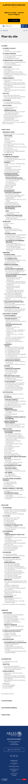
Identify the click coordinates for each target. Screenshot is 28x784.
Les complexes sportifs (12, 446)
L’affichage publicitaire (12, 307)
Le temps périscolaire (13, 353)
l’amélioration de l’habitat (13, 256)
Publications (6, 715)
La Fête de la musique (11, 547)
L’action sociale (8, 392)
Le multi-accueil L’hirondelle (15, 330)
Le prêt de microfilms (12, 586)
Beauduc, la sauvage (12, 469)
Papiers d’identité (8, 78)
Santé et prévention (11, 421)
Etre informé (9, 186)
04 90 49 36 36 (14, 744)
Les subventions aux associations (15, 642)
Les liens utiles (10, 189)
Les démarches (6, 659)
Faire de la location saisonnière (13, 629)
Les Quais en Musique (11, 549)
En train (7, 226)
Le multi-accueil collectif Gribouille (14, 332)
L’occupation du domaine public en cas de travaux (15, 305)
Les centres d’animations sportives (13, 460)
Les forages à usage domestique (12, 213)
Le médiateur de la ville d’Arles (13, 60)
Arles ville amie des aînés (13, 407)
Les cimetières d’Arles (11, 493)
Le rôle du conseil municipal (13, 55)
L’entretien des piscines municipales (13, 441)
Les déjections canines (12, 172)
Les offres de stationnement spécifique (15, 241)
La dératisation (9, 486)
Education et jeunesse (10, 314)
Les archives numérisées (13, 578)
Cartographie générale (9, 708)
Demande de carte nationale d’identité (13, 80)
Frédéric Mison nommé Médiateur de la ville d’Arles (14, 63)
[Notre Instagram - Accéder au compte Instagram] (14, 756)
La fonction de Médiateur (12, 65)
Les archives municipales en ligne (15, 581)
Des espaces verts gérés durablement (13, 197)
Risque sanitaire (11, 185)
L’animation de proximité (12, 360)
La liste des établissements (14, 380)
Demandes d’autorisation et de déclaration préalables (14, 311)
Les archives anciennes (12, 564)
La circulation (7, 688)
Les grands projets (8, 694)
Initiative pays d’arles (11, 616)
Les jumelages (8, 145)
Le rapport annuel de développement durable (13, 204)
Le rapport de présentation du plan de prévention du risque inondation (16, 283)
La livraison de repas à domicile (16, 401)
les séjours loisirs (12, 371)
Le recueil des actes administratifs (10, 108)
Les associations (8, 639)
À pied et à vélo (9, 223)
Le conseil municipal (9, 53)
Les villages (8, 135)
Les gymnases (9, 448)
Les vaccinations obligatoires (15, 427)
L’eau (7, 211)
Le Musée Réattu (9, 522)
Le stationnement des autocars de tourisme (13, 247)
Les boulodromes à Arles (13, 455)
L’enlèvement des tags (12, 171)
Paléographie (8, 596)
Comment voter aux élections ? (14, 73)
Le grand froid (11, 184)
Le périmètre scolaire (13, 350)
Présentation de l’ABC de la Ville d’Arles (16, 200)
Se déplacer (7, 221)
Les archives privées (11, 575)
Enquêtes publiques (10, 114)
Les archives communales (11, 557)
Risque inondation (11, 176)
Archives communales (12, 585)
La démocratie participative (13, 103)
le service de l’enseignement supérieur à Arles (14, 378)
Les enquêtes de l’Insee (11, 120)
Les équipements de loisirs (12, 465)
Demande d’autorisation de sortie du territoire (15, 85)
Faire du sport (7, 429)
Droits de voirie (10, 303)
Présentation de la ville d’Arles (14, 134)
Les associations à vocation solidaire (15, 412)
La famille (6, 663)
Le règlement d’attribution (13, 647)
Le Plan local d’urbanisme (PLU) (15, 270)
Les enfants (8, 344)
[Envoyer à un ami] (24, 30)
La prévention (9, 161)
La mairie (4, 46)
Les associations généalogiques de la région (15, 589)
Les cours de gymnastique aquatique (14, 444)
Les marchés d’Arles (10, 554)
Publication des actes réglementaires (11, 118)
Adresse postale (10, 263)
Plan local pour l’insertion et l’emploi (14, 627)
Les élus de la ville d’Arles (12, 51)
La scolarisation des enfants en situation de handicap (16, 358)
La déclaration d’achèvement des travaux (15, 298)
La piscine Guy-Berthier (13, 433)
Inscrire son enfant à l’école (15, 347)
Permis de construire (11, 264)
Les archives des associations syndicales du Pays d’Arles (14, 573)
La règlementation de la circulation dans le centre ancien (13, 231)
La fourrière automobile (14, 239)
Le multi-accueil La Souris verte (14, 335)
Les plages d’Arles (11, 468)
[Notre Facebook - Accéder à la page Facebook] (11, 756)
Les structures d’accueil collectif (14, 325)
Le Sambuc (8, 142)
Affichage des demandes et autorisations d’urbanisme (13, 295)
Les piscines (9, 432)
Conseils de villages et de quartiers (12, 636)
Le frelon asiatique (10, 483)
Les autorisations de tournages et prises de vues (15, 528)
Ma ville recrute (8, 123)
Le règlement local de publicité (15, 309)
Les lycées (8, 374)
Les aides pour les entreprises (14, 615)
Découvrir (5, 505)
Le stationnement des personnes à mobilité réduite (15, 244)
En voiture (7, 227)
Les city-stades (10, 451)
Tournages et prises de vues (13, 525)
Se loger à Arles (9, 254)
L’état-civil (6, 664)
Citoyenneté (7, 100)
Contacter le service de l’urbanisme (12, 266)
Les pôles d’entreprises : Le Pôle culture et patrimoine (14, 619)
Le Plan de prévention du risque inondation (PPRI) (16, 275)
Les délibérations (10, 57)
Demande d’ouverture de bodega (15, 543)
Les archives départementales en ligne (15, 583)
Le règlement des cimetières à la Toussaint (15, 498)
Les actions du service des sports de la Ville (15, 457)
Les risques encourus (12, 175)
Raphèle (7, 140)
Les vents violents (12, 181)
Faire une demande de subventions (12, 644)
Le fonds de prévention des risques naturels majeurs (15, 291)
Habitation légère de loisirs (13, 300)
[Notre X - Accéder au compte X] (17, 756)
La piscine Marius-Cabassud (14, 436)
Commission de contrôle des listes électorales (15, 75)
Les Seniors (8, 397)
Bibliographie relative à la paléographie (13, 599)
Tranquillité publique (11, 156)
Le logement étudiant (13, 386)
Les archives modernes (12, 565)
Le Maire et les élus (9, 48)
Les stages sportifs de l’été (13, 462)
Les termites (8, 485)
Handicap (8, 415)
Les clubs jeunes (11, 373)
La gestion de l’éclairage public (16, 219)
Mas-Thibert (9, 137)
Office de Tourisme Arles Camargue (14, 604)
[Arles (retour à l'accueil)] (11, 26)
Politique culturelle (11, 519)
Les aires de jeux (10, 466)
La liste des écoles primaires (15, 348)
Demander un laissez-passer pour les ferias (16, 538)
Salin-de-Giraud (10, 141)
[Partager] (26, 30)
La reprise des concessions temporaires (13, 495)
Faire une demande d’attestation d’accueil (14, 90)
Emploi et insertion (10, 625)
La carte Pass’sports (11, 464)
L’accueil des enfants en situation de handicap (13, 339)
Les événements (8, 531)
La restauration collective (13, 390)
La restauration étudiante (14, 387)
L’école (7, 346)
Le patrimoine (7, 507)
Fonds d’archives (9, 562)
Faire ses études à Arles (12, 376)
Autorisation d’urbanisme (13, 293)
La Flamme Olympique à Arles (13, 546)
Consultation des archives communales (12, 560)
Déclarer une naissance (12, 95)
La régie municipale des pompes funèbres (14, 491)
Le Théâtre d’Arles (10, 523)
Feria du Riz (9, 536)
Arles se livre (8, 544)
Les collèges (9, 367)
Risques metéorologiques (14, 178)
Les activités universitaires (14, 388)
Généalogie (8, 579)
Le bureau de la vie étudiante (15, 383)
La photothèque (7, 700)
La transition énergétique (13, 215)
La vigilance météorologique (15, 179)
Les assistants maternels (13, 317)
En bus (6, 225)
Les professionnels (9, 685)
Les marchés (7, 552)
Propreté (7, 162)
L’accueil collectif (11, 318)
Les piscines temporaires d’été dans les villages (15, 438)
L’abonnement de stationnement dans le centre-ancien (16, 235)
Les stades (8, 449)
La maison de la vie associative (14, 641)
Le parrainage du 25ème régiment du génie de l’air (14, 152)
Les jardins (8, 472)
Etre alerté (8, 188)
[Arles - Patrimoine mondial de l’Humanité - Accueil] (14, 734)
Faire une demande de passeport (14, 83)
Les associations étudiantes (15, 384)
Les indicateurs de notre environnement (13, 207)
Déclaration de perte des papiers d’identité (14, 88)
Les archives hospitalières (13, 571)
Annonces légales (10, 110)
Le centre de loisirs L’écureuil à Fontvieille (16, 362)
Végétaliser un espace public (15, 195)
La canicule (10, 182)
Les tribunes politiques (11, 58)
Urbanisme (6, 252)
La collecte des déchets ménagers (13, 167)
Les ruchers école (12, 202)
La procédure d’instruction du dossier (14, 649)
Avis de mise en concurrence (13, 116)
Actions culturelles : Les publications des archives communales (12, 592)
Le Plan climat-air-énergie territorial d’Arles (14, 217)
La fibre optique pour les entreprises (12, 622)
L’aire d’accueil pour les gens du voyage (15, 250)
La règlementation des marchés (14, 555)
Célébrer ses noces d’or (12, 405)
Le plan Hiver (10, 420)
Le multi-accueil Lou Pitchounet (12, 328)
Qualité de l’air (10, 209)
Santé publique (10, 422)
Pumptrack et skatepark (13, 476)
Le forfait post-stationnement (16, 238)
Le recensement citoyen (12, 102)
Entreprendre (7, 613)
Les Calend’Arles (9, 550)
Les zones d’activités (11, 617)
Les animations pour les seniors (15, 404)
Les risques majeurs (10, 173)
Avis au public (7, 105)
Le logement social (11, 259)
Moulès (7, 138)
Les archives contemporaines (14, 566)
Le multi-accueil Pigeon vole (15, 337)
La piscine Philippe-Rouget (14, 435)
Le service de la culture (12, 518)
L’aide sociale (8, 408)
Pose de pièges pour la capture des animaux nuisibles (15, 112)
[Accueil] (1, 30)
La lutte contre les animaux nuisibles (12, 479)
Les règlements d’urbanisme (14, 269)
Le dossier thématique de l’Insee (14, 144)
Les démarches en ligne (10, 661)
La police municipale (11, 158)
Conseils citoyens (10, 634)
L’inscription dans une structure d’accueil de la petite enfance (16, 321)
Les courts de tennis (11, 454)
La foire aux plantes (12, 194)
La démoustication (10, 482)
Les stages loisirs (11, 370)
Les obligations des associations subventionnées (15, 652)
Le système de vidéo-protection (15, 159)
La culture (6, 516)
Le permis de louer (11, 257)
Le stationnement (8, 686)
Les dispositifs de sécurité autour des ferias (13, 541)
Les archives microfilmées (13, 576)
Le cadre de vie (7, 154)
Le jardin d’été (10, 474)
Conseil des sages (10, 633)
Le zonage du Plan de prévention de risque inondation (13, 287)
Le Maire (6, 50)
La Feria (6, 533)
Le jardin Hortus (11, 475)
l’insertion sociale (11, 410)
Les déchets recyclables (13, 169)
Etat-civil (6, 93)
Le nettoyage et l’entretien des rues (15, 164)
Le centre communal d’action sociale (13, 394)
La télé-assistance (12, 402)
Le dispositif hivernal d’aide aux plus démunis (15, 417)
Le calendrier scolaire (13, 351)
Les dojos (8, 452)
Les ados (7, 366)
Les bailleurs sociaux (13, 261)
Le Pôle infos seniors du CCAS (14, 398)
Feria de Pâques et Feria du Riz (14, 534)
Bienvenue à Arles (9, 132)
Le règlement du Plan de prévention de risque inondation (14, 279)
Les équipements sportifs (12, 431)
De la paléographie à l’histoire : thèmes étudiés (15, 601)
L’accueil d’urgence (11, 414)
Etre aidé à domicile (11, 400)
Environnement (9, 191)
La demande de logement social (16, 260)
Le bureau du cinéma (11, 526)
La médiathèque (9, 520)
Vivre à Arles (6, 129)
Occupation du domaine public (14, 302)
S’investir (5, 610)
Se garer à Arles (10, 233)
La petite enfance (10, 315)
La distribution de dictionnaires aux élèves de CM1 (16, 355)
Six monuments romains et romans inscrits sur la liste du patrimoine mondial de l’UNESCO (15, 511)
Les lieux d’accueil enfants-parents (14, 342)
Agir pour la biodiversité (13, 192)
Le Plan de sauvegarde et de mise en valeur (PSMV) (15, 272)
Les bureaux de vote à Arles (13, 72)
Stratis (24, 779)
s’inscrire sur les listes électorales (11, 69)
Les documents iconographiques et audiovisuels (15, 568)
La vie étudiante (10, 381)
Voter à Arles (7, 67)
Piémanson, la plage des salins (15, 471)
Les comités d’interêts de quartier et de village (15, 147)
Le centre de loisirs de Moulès (15, 364)
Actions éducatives (10, 595)
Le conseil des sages (10, 150)
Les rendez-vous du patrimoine (14, 514)
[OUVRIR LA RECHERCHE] (26, 26)
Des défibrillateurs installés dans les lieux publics (15, 425)
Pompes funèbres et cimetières (13, 488)
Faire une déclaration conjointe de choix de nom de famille (14, 97)
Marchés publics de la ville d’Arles (14, 122)
